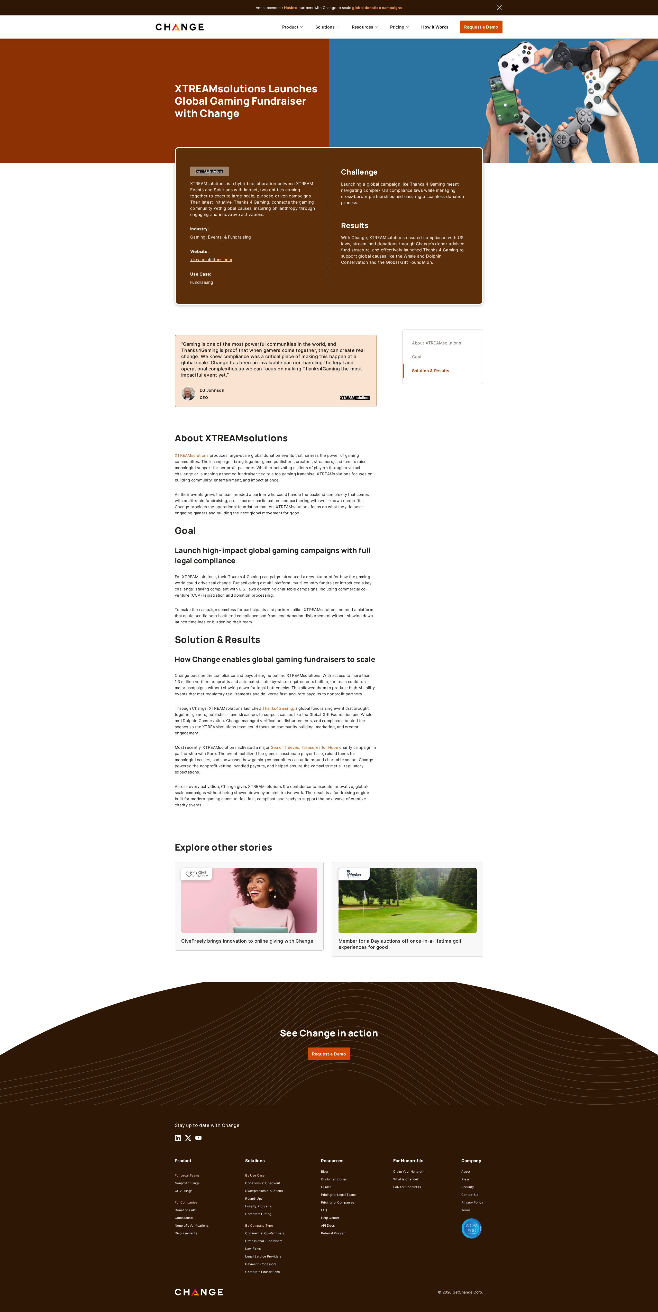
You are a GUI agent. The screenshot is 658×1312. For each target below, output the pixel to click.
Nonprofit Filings (187, 1183)
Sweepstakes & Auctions (264, 1191)
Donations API (185, 1210)
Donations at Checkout (262, 1183)
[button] (292, 27)
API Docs (328, 1225)
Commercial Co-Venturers (264, 1233)
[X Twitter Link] (188, 1138)
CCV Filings (183, 1191)
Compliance (184, 1218)
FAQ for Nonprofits (407, 1187)
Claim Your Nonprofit (408, 1171)
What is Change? (406, 1179)
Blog (324, 1171)
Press (465, 1179)
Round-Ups (253, 1198)
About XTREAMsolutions (436, 342)
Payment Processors (260, 1264)
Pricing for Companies (337, 1202)
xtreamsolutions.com (211, 259)
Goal (416, 356)
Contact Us (469, 1195)
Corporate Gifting (258, 1214)
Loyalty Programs (258, 1206)
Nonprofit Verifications (191, 1225)
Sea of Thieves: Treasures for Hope (304, 747)
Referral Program (333, 1233)
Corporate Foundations (262, 1272)
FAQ (324, 1210)
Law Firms (253, 1249)
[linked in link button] (178, 1138)
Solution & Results (430, 370)
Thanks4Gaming (277, 708)
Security (467, 1187)
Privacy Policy (472, 1202)
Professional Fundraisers (263, 1241)
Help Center (330, 1218)
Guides (326, 1187)
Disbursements (186, 1233)
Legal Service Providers (263, 1256)
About (465, 1171)
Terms (466, 1210)
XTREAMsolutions (192, 455)
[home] (180, 26)
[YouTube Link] (198, 1138)
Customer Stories (334, 1179)
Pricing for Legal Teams (339, 1195)
